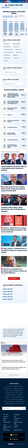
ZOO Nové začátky (9, 392)
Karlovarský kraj (7, 46)
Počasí (11, 390)
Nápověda (16, 425)
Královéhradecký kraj (8, 49)
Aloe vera (7, 399)
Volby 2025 (19, 395)
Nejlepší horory (7, 388)
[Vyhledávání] (20, 1)
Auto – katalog (19, 392)
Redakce (16, 427)
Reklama (5, 418)
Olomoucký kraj (19, 52)
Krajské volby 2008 (8, 299)
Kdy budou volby (18, 390)
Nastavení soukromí (18, 430)
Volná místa (5, 416)
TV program (15, 388)
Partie (7, 390)
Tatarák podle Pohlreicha (18, 397)
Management (16, 414)
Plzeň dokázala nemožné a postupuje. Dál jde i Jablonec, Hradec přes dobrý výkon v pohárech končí (14, 361)
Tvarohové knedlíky (19, 401)
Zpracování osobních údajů (18, 423)
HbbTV (4, 420)
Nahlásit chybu (6, 430)
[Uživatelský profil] (22, 1)
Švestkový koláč (19, 403)
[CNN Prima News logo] (7, 1)
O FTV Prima (5, 414)
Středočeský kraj (7, 58)
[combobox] (13, 72)
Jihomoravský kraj (16, 43)
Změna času (22, 388)
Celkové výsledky (5, 7)
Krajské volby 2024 (8, 289)
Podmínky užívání (6, 422)
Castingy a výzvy (17, 418)
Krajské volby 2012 (8, 296)
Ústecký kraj (16, 58)
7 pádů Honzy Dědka (11, 395)
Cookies (5, 425)
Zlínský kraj (6, 60)
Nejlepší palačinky (9, 403)
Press (15, 416)
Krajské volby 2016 (8, 294)
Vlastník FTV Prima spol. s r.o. (7, 427)
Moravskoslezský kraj (8, 52)
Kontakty (16, 420)
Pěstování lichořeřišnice (17, 399)
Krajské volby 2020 (8, 291)
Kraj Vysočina (16, 46)
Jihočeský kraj (7, 43)
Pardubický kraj (7, 55)
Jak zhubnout (9, 386)
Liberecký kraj (18, 49)
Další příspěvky (13, 278)
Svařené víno (7, 397)
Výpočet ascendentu (9, 401)
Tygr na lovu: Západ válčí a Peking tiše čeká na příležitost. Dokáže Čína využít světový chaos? (12, 354)
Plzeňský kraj (16, 55)
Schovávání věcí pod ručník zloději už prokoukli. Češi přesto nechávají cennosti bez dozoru (14, 368)
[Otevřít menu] (2, 1)
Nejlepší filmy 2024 (17, 386)
